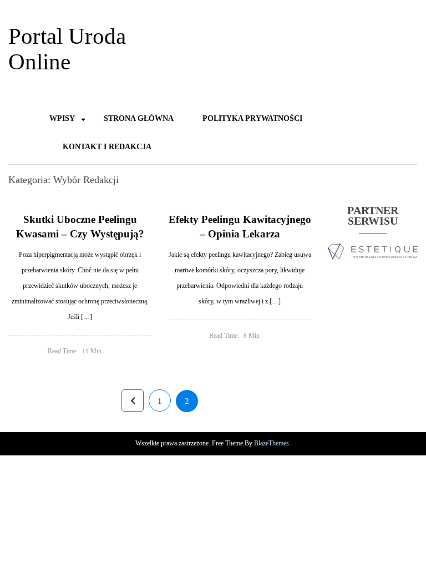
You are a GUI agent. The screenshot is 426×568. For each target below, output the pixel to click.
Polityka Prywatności (252, 118)
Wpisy (62, 118)
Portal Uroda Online (67, 48)
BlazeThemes (271, 443)
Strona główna (139, 118)
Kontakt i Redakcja (107, 147)
